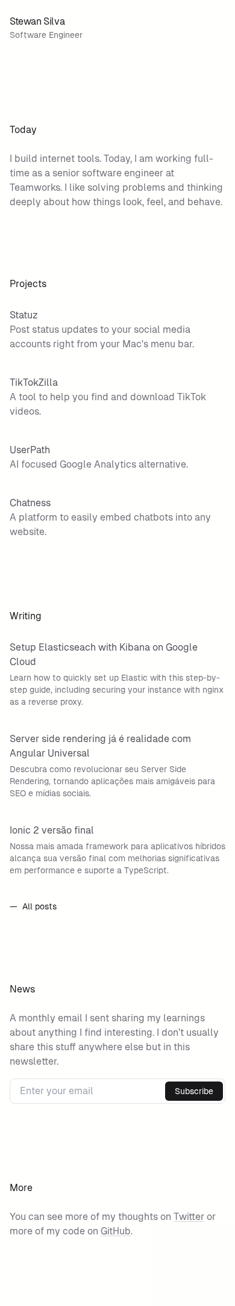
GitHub (116, 1231)
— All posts (33, 906)
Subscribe (194, 1091)
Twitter (189, 1216)
